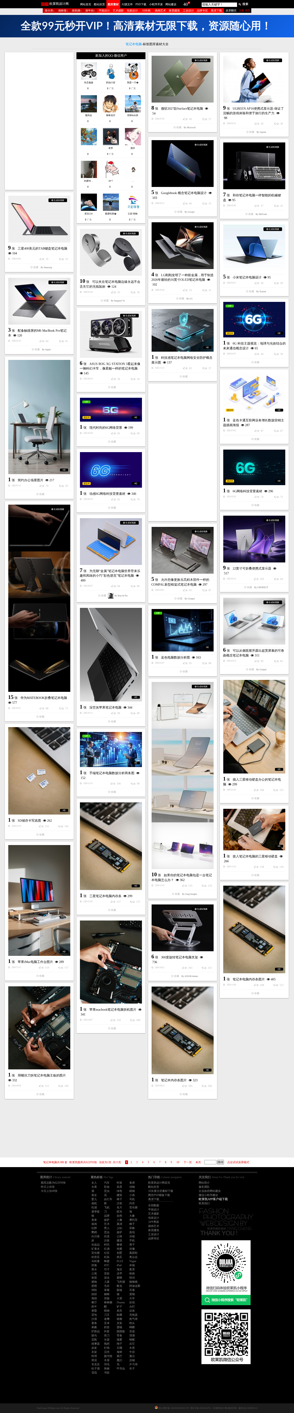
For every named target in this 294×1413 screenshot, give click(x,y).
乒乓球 (133, 1364)
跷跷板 (121, 1331)
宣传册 (133, 1207)
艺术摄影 (118, 10)
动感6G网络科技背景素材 (107, 493)
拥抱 (94, 1281)
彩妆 (107, 1186)
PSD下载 (141, 4)
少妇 (119, 1228)
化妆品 (95, 1244)
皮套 (94, 1347)
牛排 (132, 1352)
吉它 (132, 1343)
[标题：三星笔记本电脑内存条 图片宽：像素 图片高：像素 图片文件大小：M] (111, 846)
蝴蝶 (132, 1327)
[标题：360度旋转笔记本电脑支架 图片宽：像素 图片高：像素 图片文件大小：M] (183, 927)
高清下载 (216, 10)
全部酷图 (153, 1205)
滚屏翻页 (231, 10)
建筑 (119, 1195)
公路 (119, 1236)
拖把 (107, 1343)
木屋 (107, 1360)
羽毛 (107, 1364)
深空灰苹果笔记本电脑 (105, 707)
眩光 (119, 1211)
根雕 (119, 1319)
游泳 (107, 1277)
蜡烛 (107, 1310)
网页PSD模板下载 (159, 1195)
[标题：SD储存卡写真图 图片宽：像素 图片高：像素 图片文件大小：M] (39, 771)
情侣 (132, 1277)
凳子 (132, 1244)
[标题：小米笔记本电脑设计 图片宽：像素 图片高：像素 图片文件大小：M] (254, 248)
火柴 (119, 1298)
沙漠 (94, 1319)
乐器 (107, 1339)
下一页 (188, 1162)
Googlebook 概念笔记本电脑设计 (184, 193)
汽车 (107, 1182)
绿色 (119, 1191)
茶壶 (132, 1331)
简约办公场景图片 (30, 480)
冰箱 (132, 1236)
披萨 (107, 1219)
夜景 (132, 1269)
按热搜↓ (77, 10)
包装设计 (132, 10)
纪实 (107, 1252)
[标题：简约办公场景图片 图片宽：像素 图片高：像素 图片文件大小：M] (39, 417)
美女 (94, 1195)
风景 (119, 1186)
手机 (132, 1240)
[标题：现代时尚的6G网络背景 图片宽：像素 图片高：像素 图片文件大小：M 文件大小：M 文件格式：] (111, 410)
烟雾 (119, 1339)
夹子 (132, 1368)
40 (185, 4)
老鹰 (107, 1319)
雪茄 (94, 1372)
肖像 (132, 1248)
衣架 (94, 1352)
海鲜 (119, 1352)
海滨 (119, 1269)
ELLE (120, 1261)
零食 (119, 1335)
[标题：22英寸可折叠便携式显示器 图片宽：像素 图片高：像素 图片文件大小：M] (254, 539)
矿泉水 (95, 1248)
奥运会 (133, 1257)
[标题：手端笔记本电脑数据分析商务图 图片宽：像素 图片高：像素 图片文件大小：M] (111, 749)
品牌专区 (202, 10)
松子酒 (95, 1368)
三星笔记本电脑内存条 (105, 896)
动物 (132, 1186)
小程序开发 (156, 4)
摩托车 (133, 1219)
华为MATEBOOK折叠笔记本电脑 (43, 698)
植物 (132, 1191)
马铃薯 (95, 1261)
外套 (107, 1331)
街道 (107, 1236)
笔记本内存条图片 (174, 1080)
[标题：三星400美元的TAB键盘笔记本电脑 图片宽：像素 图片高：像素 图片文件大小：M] (39, 219)
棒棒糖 (108, 1302)
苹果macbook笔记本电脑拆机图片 (112, 1009)
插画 (94, 1224)
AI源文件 (127, 4)
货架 (107, 1273)
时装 (119, 1182)
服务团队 (204, 1186)
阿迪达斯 (134, 1286)
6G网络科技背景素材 (247, 491)
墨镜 (119, 1327)
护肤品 (95, 1331)
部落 (94, 1265)
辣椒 (107, 1368)
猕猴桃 (133, 1281)
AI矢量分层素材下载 (160, 1191)
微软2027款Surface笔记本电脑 (182, 108)
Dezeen (121, 1302)
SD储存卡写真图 (29, 820)
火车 (132, 1298)
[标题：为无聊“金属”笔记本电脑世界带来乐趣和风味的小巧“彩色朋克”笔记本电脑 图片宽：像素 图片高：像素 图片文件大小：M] (111, 541)
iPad (119, 1265)
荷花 (94, 1360)
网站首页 (85, 4)
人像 (119, 1219)
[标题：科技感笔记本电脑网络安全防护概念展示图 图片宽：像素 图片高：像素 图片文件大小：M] (183, 330)
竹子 (107, 1269)
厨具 (119, 1310)
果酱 (94, 1327)
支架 (119, 1323)
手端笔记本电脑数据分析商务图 (111, 773)
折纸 (132, 1302)
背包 (94, 1314)
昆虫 (107, 1191)
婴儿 (94, 1199)
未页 (198, 1162)
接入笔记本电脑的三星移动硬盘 (255, 856)
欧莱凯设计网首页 (159, 1182)
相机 (94, 1203)
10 (177, 1162)
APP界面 (153, 1222)
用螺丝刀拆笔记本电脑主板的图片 (42, 1075)
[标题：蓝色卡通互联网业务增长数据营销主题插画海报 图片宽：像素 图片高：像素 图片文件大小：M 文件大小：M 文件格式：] (254, 393)
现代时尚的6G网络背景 (105, 427)
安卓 (107, 1323)
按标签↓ (63, 10)
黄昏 (94, 1310)
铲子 (119, 1306)
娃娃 (94, 1294)
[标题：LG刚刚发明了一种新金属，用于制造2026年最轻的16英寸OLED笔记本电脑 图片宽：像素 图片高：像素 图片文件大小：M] (183, 245)
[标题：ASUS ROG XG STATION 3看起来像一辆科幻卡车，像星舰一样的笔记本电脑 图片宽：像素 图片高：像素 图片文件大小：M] (111, 334)
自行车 (108, 1199)
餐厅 (94, 1302)
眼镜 (119, 1290)
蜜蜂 (119, 1277)
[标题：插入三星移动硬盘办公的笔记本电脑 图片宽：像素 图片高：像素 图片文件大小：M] (254, 726)
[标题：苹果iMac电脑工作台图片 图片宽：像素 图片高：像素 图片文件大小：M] (39, 900)
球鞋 (94, 1290)
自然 (119, 1215)
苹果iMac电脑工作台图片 (35, 962)
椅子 (119, 1199)
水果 (94, 1186)
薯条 (94, 1323)
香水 (94, 1269)
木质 (132, 1347)
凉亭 (119, 1273)
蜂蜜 (107, 1261)
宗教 (132, 1228)
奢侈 (119, 1244)
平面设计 (104, 10)
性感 (94, 1207)
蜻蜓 (132, 1339)
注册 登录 (244, 10)
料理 (94, 1356)
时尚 (107, 1244)
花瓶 (94, 1339)
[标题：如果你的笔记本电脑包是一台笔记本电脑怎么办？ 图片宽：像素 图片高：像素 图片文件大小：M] (183, 775)
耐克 (119, 1286)
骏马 (94, 1335)
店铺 (132, 1360)
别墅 (119, 1252)
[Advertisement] (39, 121)
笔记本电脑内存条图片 (249, 979)
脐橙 (94, 1286)
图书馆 (108, 1356)
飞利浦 (121, 1281)
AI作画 (146, 10)
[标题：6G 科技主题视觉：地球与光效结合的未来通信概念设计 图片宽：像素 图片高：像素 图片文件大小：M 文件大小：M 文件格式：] (254, 319)
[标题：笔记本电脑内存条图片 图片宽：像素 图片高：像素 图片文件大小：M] (254, 929)
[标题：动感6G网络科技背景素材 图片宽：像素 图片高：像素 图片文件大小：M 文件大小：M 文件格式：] (111, 470)
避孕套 (95, 1211)
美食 (94, 1219)
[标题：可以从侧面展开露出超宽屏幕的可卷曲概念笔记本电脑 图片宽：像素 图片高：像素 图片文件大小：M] (254, 621)
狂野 (94, 1228)
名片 (119, 1207)
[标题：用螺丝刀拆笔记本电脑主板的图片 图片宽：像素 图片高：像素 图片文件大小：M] (39, 1027)
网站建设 (170, 4)
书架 (107, 1372)
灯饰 (107, 1347)
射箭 (94, 1277)
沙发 (119, 1203)
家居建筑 (174, 10)
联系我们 (204, 1203)
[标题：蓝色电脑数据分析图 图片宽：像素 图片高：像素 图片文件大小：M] (183, 630)
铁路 (132, 1273)
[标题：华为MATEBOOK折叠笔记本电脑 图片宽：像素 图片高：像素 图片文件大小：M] (39, 598)
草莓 (107, 1290)
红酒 (107, 1248)
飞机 (107, 1207)
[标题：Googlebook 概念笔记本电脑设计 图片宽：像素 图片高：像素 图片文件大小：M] (183, 163)
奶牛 (94, 1306)
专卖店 (95, 1364)
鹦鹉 (94, 1232)
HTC (107, 1265)
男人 (107, 1228)
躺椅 (107, 1294)
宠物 (132, 1294)
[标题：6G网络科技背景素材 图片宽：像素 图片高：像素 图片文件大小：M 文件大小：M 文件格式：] (254, 467)
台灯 (132, 1306)
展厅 (119, 1356)
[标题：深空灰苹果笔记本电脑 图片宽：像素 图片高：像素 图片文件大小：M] (111, 654)
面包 (132, 1232)
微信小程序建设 (208, 1195)
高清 (119, 1224)
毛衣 (107, 1286)
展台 (132, 1356)
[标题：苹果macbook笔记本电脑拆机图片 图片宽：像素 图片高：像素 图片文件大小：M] (111, 962)
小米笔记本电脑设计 (247, 277)
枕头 (132, 1323)
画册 (119, 1248)
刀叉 (107, 1314)
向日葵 (95, 1236)
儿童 (107, 1281)
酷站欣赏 (99, 4)
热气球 (133, 1319)
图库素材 (113, 4)
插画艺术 (160, 10)
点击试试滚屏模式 (238, 1162)
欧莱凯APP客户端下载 (213, 1199)
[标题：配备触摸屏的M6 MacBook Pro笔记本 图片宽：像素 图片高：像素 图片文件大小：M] (39, 301)
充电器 (133, 1314)
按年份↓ (90, 10)
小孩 (132, 1195)
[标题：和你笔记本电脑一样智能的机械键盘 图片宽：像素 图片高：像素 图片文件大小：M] (254, 165)
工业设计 (188, 10)
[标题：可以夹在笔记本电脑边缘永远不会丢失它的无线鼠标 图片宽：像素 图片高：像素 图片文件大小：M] (111, 252)
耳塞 (132, 1290)
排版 (107, 1298)
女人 (94, 1182)
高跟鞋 (133, 1252)
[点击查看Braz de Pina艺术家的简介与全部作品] (111, 596)
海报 (94, 1298)
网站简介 (204, 1182)
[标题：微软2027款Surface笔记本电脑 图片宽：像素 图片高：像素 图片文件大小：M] (183, 79)
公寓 (94, 1273)
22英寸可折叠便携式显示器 (252, 568)
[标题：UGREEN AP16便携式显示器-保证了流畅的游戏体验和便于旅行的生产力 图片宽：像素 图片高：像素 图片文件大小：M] (254, 79)
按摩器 (95, 1343)
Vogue (132, 1261)
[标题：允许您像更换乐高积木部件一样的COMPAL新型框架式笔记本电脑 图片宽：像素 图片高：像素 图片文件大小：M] (183, 550)
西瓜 (119, 1257)
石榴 (119, 1347)
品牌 (107, 1215)
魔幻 (119, 1360)
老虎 (132, 1182)
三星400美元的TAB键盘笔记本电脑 (42, 248)
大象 (132, 1215)
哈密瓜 (95, 1257)
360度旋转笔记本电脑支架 (179, 957)
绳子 (119, 1343)
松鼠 (107, 1257)
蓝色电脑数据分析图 (175, 657)
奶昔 (107, 1327)
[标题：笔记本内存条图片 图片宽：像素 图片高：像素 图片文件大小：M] (183, 1030)
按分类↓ (49, 10)
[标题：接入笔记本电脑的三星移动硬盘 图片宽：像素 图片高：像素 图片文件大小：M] (254, 829)
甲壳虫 (121, 1368)
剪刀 (107, 1335)
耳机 (132, 1199)
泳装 (132, 1310)
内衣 (132, 1203)
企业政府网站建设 (210, 1191)
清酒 (132, 1335)
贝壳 (107, 1352)
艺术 (107, 1224)
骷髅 (119, 1314)
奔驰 (132, 1265)
